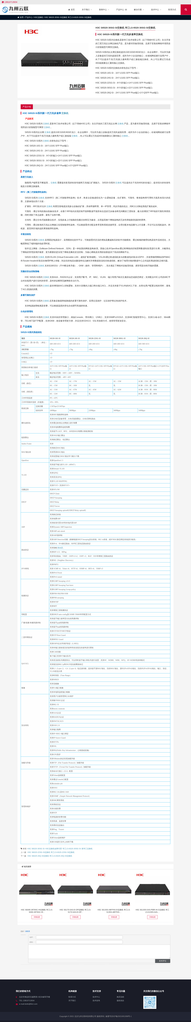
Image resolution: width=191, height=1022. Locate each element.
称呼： (32, 937)
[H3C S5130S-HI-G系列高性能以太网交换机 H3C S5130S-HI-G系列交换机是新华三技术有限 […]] (152, 889)
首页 (22, 17)
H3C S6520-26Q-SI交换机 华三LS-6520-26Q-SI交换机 (50, 856)
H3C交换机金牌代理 (53, 849)
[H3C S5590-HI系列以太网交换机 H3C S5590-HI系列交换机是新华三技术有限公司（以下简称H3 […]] (36, 889)
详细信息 (37, 917)
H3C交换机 (38, 17)
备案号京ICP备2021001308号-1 (118, 1016)
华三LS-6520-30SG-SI (71, 849)
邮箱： (32, 942)
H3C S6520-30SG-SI (36, 849)
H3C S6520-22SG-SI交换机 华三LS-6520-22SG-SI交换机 (51, 852)
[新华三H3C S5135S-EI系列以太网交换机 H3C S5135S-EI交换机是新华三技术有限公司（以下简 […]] (114, 889)
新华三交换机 (87, 849)
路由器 (60, 548)
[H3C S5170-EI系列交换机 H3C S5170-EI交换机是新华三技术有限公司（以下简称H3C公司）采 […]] (75, 889)
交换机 (64, 113)
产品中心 (28, 17)
